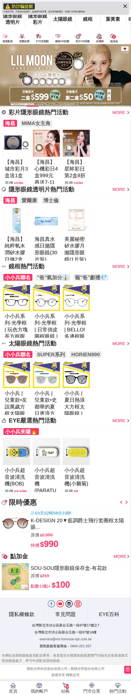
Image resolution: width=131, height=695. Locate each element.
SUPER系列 (51, 354)
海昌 (10, 123)
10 (125, 106)
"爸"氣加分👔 (53, 277)
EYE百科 (109, 614)
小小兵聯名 (18, 277)
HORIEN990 (85, 354)
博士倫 (51, 200)
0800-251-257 (80, 646)
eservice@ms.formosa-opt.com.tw (66, 639)
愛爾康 (29, 200)
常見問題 (65, 614)
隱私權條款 (21, 614)
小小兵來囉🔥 (21, 431)
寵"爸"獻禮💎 (91, 277)
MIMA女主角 (36, 123)
